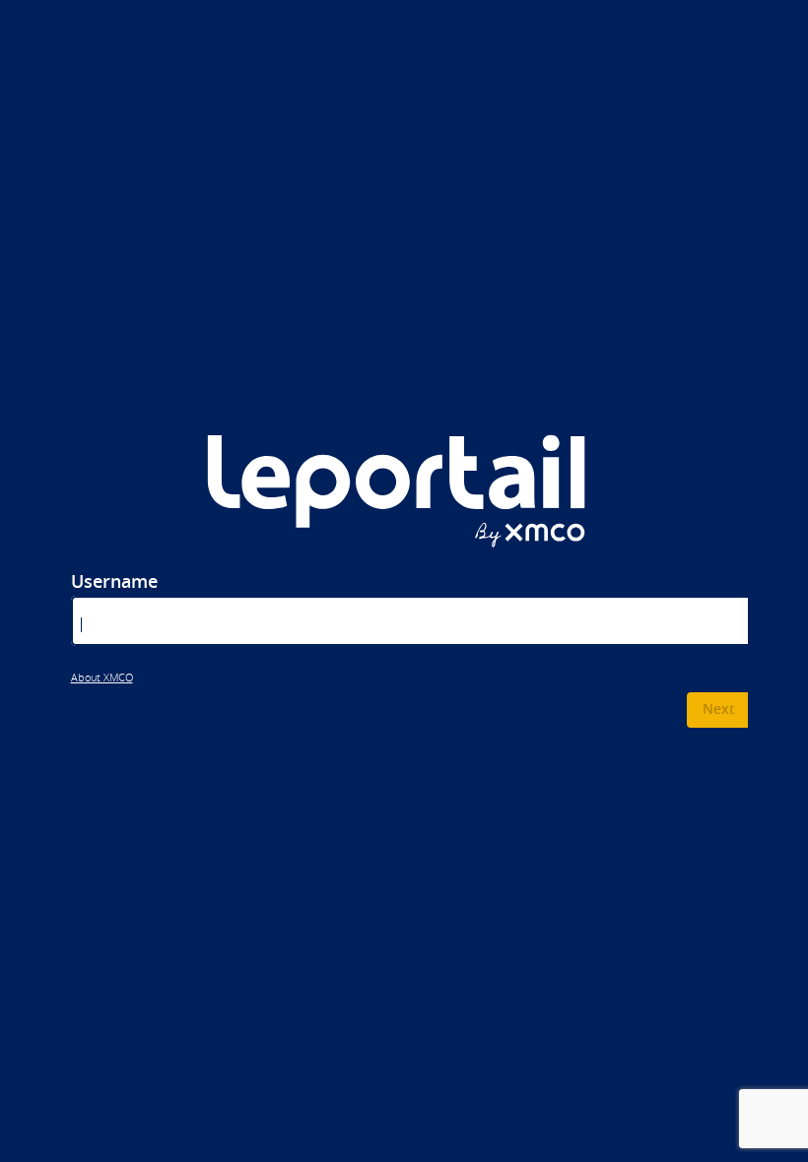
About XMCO (102, 678)
